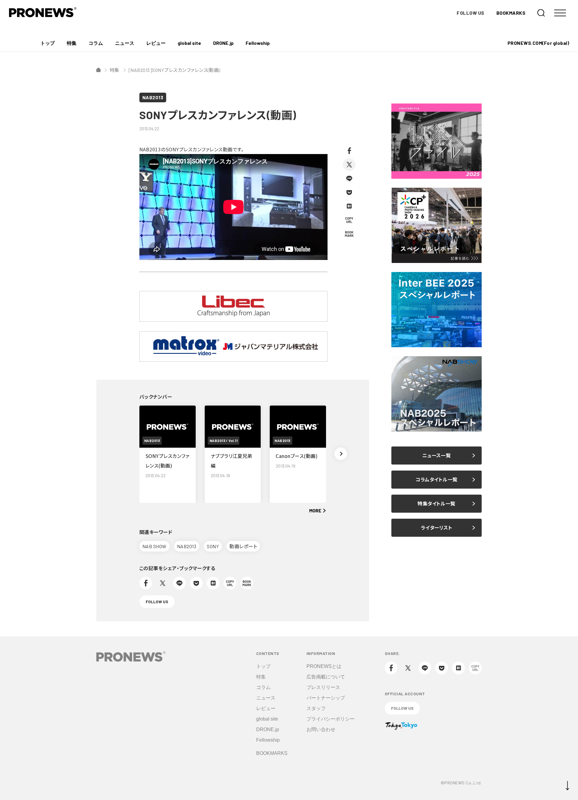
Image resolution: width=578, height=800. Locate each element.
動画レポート (243, 546)
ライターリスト (436, 527)
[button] (340, 453)
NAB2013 (152, 97)
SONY (213, 546)
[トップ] (98, 69)
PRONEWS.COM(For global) (538, 43)
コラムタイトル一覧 (436, 479)
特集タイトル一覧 (436, 503)
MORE (315, 510)
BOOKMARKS (510, 13)
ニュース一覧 (436, 455)
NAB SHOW (154, 546)
